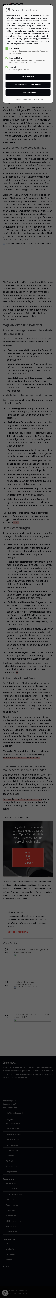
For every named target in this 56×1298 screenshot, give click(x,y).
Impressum (27, 99)
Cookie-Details (37, 99)
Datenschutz (17, 99)
